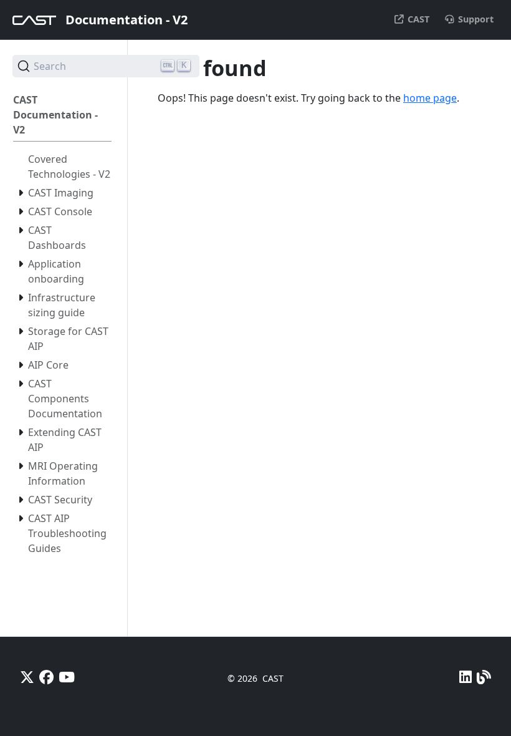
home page (430, 98)
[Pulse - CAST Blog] (484, 677)
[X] (27, 677)
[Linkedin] (465, 677)
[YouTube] (67, 677)
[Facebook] (46, 677)
